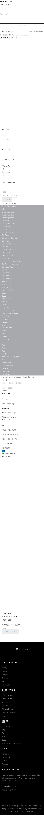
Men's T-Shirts (7, 287)
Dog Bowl (6, 339)
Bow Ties (5, 302)
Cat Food (6, 247)
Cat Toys (5, 258)
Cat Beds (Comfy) (9, 238)
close (10, 1)
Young (4, 671)
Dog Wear (6, 299)
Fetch (4, 354)
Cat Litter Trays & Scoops (12, 232)
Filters (4, 391)
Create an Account (21, 35)
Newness (5, 408)
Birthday (5, 678)
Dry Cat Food (7, 249)
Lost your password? (36, 31)
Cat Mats (5, 241)
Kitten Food (7, 252)
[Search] (2, 189)
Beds (4, 296)
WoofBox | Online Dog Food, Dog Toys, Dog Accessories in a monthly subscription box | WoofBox (22, 809)
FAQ (3, 716)
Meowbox (5, 149)
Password (7, 14)
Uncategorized (8, 212)
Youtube (5, 764)
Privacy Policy (7, 709)
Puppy (4, 668)
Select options (10, 632)
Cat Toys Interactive (10, 264)
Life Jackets (7, 328)
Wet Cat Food (7, 255)
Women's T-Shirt (8, 290)
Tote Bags (6, 371)
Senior (4, 674)
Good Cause (7, 699)
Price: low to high (9, 412)
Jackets (5, 322)
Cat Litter (5, 229)
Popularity (6, 399)
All (3, 209)
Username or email (10, 4)
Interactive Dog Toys (10, 357)
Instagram (6, 754)
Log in (22, 26)
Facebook (6, 757)
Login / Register (8, 182)
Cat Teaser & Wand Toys (12, 261)
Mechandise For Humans (12, 743)
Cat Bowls (6, 226)
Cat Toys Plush (8, 267)
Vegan (4, 681)
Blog (15, 159)
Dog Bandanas (8, 310)
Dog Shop (5, 139)
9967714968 (13, 790)
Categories (11, 206)
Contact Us (6, 705)
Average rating (8, 403)
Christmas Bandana (10, 313)
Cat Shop (5, 159)
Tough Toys (6, 362)
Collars (4, 304)
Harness (5, 319)
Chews (4, 336)
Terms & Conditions (10, 712)
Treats (4, 345)
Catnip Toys (6, 270)
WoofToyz (6, 368)
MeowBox (6, 281)
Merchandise (7, 284)
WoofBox (5, 129)
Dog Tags (6, 307)
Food (4, 342)
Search (7, 200)
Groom (4, 348)
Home (4, 377)
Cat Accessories (8, 223)
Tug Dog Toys (7, 365)
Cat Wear (6, 276)
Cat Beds (5, 235)
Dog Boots (6, 316)
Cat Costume (7, 278)
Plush (4, 359)
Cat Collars (6, 244)
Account (5, 702)
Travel (4, 330)
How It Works (7, 695)
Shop (4, 293)
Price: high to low (9, 417)
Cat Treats (6, 273)
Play (3, 351)
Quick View (6, 613)
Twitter (4, 761)
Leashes (5, 325)
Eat (3, 333)
